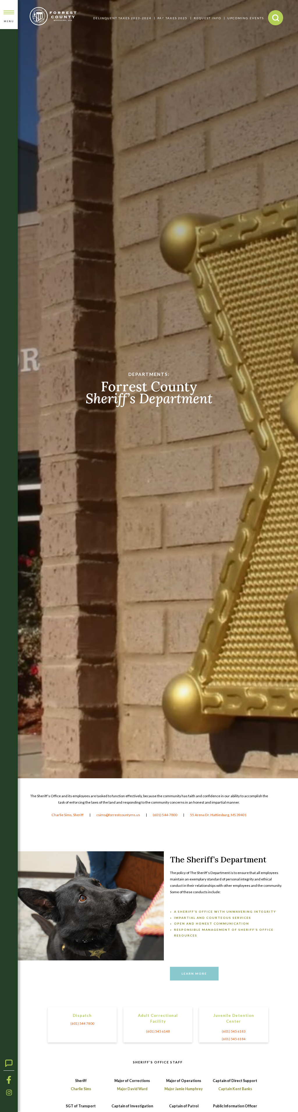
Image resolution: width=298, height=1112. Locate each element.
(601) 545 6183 (234, 1031)
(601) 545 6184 (234, 1039)
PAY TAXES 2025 (172, 18)
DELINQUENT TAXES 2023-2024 (122, 18)
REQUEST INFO (207, 18)
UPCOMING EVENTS (245, 18)
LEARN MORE (194, 973)
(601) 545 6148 (158, 1031)
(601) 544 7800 (82, 1023)
